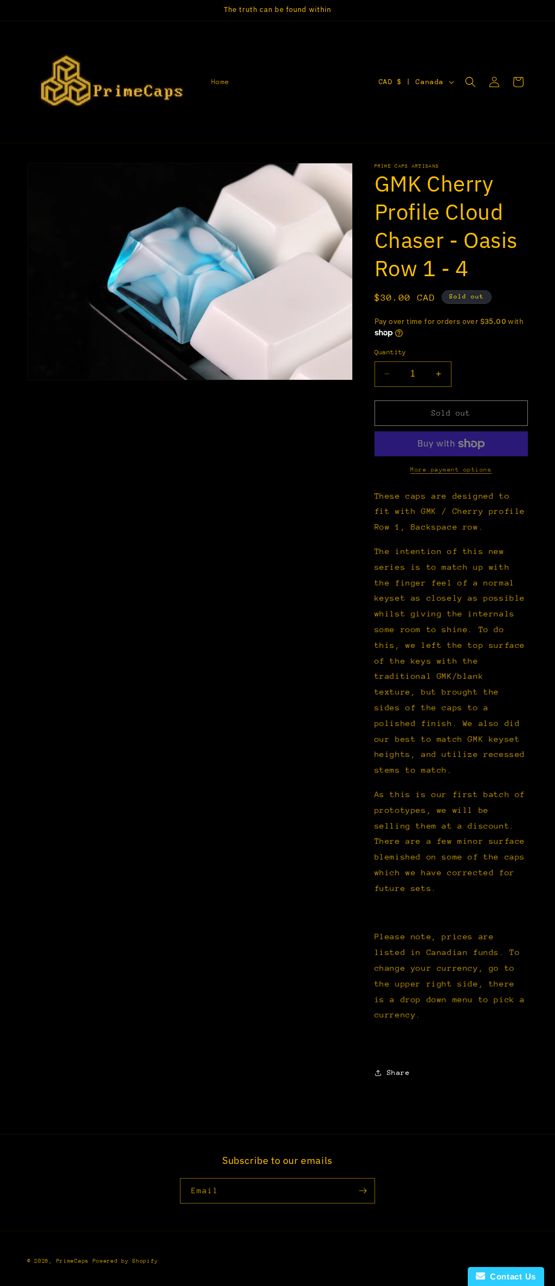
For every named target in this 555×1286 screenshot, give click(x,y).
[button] (470, 82)
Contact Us (510, 1276)
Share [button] (398, 1072)
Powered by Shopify (125, 1261)
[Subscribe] (363, 1191)
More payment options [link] (451, 469)
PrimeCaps (74, 1261)
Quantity (390, 352)
